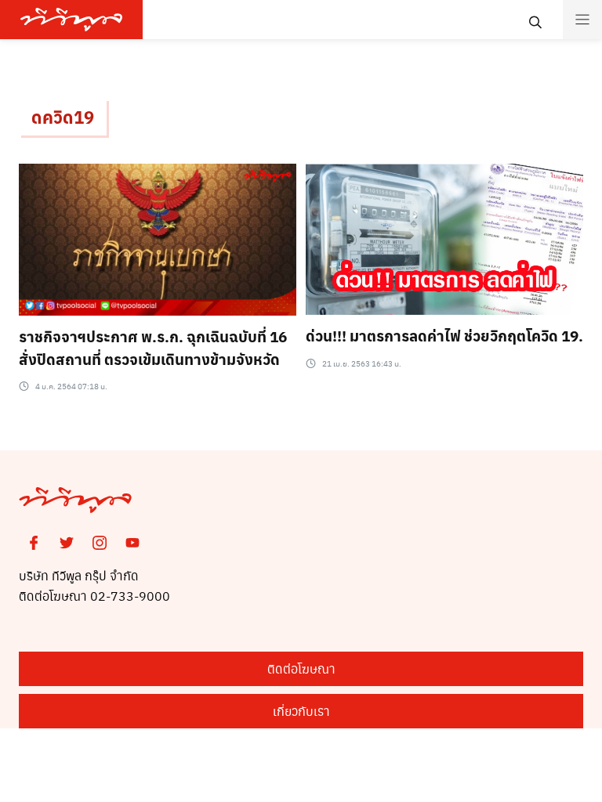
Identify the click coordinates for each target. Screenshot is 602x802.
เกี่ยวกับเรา (301, 711)
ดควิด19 (62, 116)
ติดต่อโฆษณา (301, 668)
